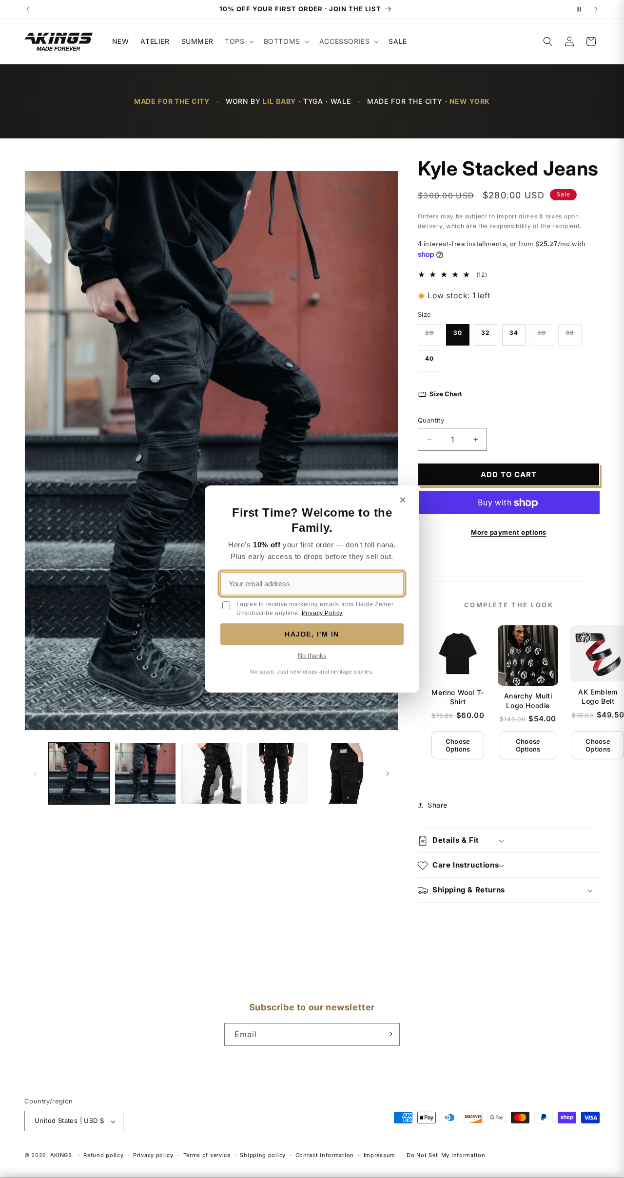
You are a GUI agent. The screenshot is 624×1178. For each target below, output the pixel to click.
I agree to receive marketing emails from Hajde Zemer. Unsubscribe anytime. (315, 609)
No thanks (312, 655)
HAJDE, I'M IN (312, 634)
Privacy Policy (322, 613)
